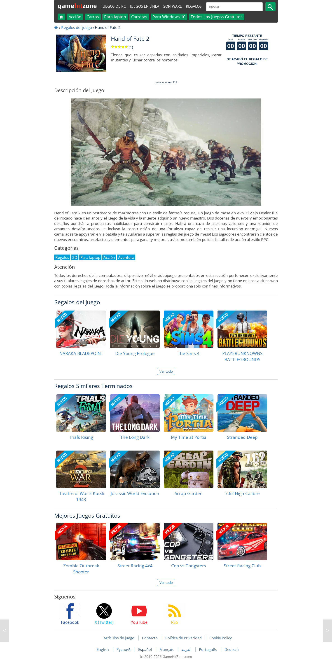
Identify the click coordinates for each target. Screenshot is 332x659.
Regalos (194, 6)
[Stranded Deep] (242, 413)
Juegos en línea (144, 6)
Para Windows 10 (168, 16)
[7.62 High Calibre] (242, 469)
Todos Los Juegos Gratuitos (217, 16)
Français (167, 649)
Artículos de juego (119, 638)
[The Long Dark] (135, 413)
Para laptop (115, 16)
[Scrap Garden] (188, 469)
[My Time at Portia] (188, 413)
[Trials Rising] (81, 413)
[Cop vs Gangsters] (188, 541)
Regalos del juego (76, 27)
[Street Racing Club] (242, 541)
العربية (186, 649)
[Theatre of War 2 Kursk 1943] (81, 469)
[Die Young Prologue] (135, 329)
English (103, 649)
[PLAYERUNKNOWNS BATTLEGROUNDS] (242, 329)
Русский (124, 649)
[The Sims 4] (188, 329)
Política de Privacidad (183, 638)
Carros (93, 16)
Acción (75, 16)
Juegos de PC (114, 6)
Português (208, 649)
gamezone (77, 5)
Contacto (150, 638)
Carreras (139, 16)
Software (172, 6)
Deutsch (231, 649)
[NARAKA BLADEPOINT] (81, 329)
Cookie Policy (220, 638)
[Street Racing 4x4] (135, 541)
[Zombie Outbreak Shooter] (81, 541)
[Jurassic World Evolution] (135, 469)
